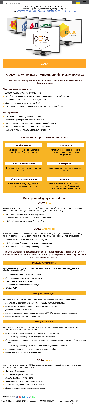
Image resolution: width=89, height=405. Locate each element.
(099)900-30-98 (24, 11)
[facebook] (16, 397)
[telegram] (23, 397)
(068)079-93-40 (38, 11)
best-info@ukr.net (68, 11)
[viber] (30, 397)
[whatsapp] (33, 397)
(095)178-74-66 (53, 11)
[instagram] (20, 397)
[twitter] (27, 397)
